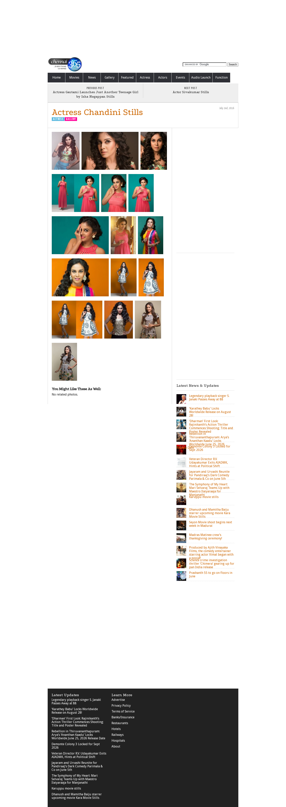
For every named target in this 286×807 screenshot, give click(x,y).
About (115, 746)
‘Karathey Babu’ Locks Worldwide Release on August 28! (75, 710)
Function (221, 77)
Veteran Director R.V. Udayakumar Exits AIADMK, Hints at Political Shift (79, 755)
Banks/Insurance (122, 717)
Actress (145, 77)
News (92, 77)
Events (180, 77)
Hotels (116, 729)
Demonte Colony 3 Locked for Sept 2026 (76, 745)
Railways (117, 735)
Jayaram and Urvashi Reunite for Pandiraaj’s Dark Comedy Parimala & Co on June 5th (77, 766)
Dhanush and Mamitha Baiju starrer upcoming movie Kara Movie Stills (77, 796)
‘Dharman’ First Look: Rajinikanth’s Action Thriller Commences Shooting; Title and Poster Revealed (78, 722)
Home (56, 77)
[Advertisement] (143, 28)
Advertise (118, 700)
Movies (74, 77)
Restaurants (119, 723)
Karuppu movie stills (66, 788)
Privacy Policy (121, 705)
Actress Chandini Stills (97, 112)
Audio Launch (201, 77)
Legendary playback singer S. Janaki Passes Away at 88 (76, 701)
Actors (162, 77)
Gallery (110, 77)
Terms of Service (123, 711)
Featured (127, 77)
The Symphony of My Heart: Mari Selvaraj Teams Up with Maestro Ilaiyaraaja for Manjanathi (75, 779)
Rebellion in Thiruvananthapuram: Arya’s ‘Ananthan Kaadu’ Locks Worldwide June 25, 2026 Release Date (78, 734)
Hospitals (118, 740)
